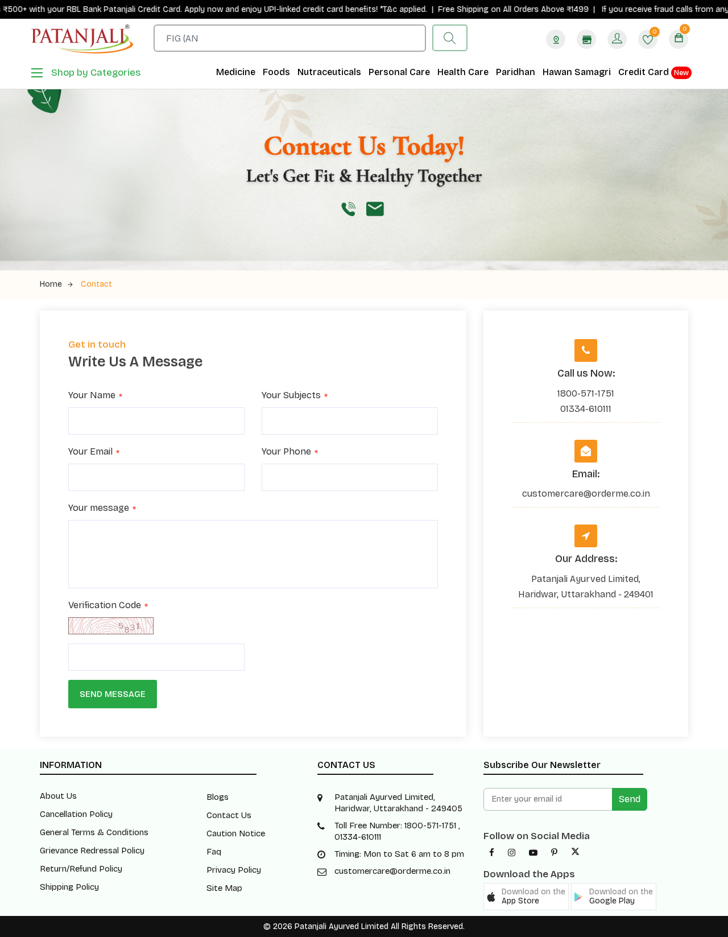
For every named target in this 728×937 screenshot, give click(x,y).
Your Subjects (291, 396)
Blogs (217, 797)
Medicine (235, 72)
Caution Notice (235, 833)
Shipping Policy (69, 887)
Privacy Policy (233, 870)
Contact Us (228, 815)
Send (629, 799)
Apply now (173, 9)
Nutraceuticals (329, 72)
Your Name (91, 396)
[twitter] (575, 853)
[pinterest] (554, 853)
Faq (213, 852)
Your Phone (286, 452)
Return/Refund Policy (81, 869)
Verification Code (104, 606)
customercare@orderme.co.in (586, 493)
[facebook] (491, 853)
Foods (276, 72)
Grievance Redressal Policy (92, 850)
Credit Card (653, 72)
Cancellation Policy (76, 814)
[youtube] (533, 853)
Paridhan (515, 72)
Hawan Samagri (577, 72)
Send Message (113, 694)
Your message (98, 508)
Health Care (463, 72)
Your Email (90, 452)
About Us (58, 796)
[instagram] (511, 853)
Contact (96, 284)
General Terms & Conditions (94, 832)
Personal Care (399, 72)
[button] (526, 896)
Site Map (224, 888)
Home (51, 284)
